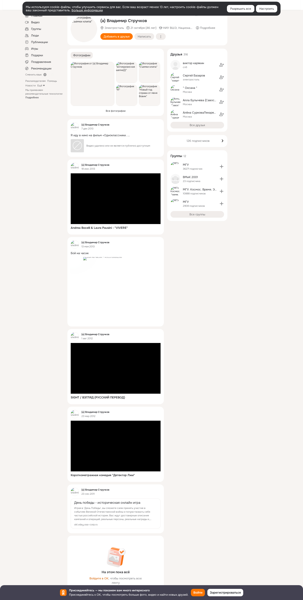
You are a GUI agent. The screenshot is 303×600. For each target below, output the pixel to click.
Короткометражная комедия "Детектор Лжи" (103, 475)
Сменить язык (33, 74)
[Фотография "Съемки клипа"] (84, 29)
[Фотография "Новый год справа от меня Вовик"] (149, 95)
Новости (30, 85)
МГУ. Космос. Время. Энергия (203, 189)
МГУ (186, 165)
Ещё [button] (39, 85)
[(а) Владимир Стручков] (75, 126)
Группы (176, 156)
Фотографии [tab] (81, 55)
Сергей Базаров (194, 75)
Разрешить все (240, 9)
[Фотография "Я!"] (126, 95)
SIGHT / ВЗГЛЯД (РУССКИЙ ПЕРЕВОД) (98, 397)
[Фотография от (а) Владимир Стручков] (92, 84)
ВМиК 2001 (190, 177)
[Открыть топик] (115, 135)
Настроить (266, 9)
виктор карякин (193, 63)
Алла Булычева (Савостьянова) (204, 100)
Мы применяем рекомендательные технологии (43, 93)
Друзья (176, 54)
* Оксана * (190, 88)
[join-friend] (221, 64)
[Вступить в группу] (221, 166)
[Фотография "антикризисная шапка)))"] (126, 72)
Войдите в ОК (98, 578)
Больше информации (87, 10)
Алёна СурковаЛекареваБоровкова (207, 112)
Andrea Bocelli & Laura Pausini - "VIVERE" (99, 228)
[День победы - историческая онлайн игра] (115, 513)
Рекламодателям (35, 81)
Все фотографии (116, 111)
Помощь (52, 81)
